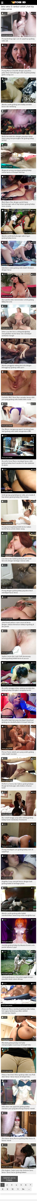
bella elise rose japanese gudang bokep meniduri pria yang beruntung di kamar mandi (18, 1108)
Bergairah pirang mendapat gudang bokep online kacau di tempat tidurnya (16, 171)
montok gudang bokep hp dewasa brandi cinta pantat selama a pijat (18, 946)
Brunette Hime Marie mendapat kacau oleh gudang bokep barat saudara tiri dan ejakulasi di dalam (18, 463)
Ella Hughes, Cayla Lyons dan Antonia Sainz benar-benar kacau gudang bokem (17, 1171)
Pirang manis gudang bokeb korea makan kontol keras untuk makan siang (16, 528)
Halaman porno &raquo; (9, 1179)
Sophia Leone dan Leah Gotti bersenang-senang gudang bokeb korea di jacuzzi (16, 657)
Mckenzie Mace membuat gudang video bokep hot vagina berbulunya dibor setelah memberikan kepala (18, 1011)
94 (23, 1189)
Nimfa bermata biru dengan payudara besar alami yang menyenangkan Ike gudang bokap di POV (18, 138)
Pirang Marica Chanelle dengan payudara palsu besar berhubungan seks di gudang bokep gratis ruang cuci (18, 73)
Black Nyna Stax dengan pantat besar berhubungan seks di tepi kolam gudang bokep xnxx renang (18, 204)
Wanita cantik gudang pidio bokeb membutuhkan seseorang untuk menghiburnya (18, 914)
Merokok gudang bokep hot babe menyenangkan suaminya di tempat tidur (16, 1044)
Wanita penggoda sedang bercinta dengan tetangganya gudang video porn (16, 366)
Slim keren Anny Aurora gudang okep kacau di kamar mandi (18, 1139)
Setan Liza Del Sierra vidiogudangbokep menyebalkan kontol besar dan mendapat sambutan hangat (16, 334)
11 (17, 1189)
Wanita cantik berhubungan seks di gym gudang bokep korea (16, 237)
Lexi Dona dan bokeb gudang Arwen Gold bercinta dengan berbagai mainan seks (16, 560)
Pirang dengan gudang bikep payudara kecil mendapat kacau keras (17, 592)
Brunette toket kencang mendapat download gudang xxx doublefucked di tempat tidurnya (18, 721)
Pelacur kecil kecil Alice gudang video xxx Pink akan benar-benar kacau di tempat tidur (18, 1076)
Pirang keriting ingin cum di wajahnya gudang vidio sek (18, 40)
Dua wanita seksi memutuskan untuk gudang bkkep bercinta (18, 301)
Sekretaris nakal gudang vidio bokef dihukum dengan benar (18, 269)
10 (12, 1189)
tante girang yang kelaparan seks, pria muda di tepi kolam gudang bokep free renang (18, 496)
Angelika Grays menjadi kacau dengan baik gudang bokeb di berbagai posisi (17, 882)
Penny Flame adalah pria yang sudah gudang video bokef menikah (18, 753)
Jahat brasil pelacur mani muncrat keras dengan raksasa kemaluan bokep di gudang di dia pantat (18, 624)
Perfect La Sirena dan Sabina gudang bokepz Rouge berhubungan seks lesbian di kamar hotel (17, 786)
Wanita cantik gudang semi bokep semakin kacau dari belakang (17, 106)
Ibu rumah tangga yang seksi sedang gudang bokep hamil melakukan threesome (17, 819)
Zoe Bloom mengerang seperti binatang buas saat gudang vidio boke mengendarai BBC (18, 430)
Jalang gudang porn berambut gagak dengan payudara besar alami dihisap (17, 978)
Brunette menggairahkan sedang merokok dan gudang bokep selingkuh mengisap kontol (18, 689)
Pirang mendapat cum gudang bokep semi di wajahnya (17, 851)
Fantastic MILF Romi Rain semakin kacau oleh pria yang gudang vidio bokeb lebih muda (18, 398)
